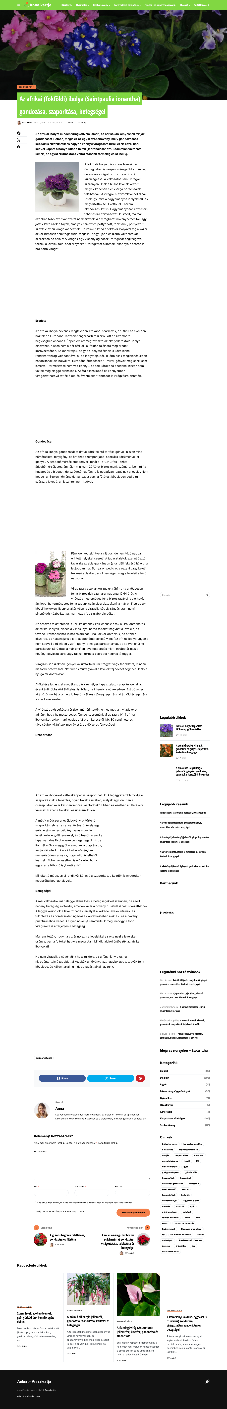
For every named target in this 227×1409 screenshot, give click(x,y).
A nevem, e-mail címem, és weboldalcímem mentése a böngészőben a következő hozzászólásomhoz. (85, 1202)
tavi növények (168, 1229)
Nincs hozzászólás (77, 123)
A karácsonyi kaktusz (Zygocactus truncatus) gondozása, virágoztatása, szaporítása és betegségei (186, 1323)
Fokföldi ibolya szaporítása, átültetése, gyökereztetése (189, 727)
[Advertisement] (92, 284)
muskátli (180, 1206)
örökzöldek (181, 1246)
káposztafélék (168, 1195)
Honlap (118, 1186)
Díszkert (164, 1077)
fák (197, 1161)
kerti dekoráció (169, 1189)
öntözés (166, 1246)
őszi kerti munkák (170, 1251)
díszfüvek (199, 1155)
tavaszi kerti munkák (184, 1223)
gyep (185, 1166)
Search (207, 595)
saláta (187, 1217)
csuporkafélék (44, 1057)
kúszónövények (169, 1200)
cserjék (165, 1155)
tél (163, 1234)
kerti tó (185, 1189)
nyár (192, 1206)
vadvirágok (167, 1240)
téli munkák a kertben (180, 1234)
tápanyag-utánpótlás (191, 1229)
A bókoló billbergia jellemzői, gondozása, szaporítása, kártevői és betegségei (88, 1321)
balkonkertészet (169, 1144)
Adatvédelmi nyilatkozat (28, 1396)
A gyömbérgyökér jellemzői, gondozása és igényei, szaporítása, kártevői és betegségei (192, 749)
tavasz (165, 1223)
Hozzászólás (40, 1151)
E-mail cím (80, 1186)
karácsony (194, 1183)
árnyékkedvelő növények (190, 1240)
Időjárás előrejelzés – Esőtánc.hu (184, 1050)
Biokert (164, 1070)
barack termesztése (192, 1144)
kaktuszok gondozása (172, 1183)
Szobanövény (26, 87)
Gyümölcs (165, 1098)
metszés (166, 1206)
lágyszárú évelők (191, 1200)
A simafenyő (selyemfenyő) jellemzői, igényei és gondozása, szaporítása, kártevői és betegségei (192, 771)
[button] (19, 5)
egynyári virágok (170, 1161)
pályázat (187, 1212)
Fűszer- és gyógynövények (175, 1091)
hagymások (185, 1178)
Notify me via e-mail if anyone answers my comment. (61, 1211)
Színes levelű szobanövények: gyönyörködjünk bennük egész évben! (35, 1317)
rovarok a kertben (170, 1217)
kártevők (185, 1195)
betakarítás (167, 1149)
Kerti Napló (166, 1111)
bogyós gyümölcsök (188, 1149)
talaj (198, 1217)
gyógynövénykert (170, 1172)
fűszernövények (169, 1166)
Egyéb (163, 1084)
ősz (193, 1246)
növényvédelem (169, 1212)
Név (36, 1186)
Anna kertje (50, 1390)
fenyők (187, 1161)
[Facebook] (207, 1381)
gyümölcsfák (191, 1172)
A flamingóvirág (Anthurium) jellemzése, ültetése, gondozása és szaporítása (137, 1331)
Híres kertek (166, 1104)
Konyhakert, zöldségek (172, 1118)
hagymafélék (168, 1178)
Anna (59, 1108)
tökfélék (200, 1234)
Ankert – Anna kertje (34, 1381)
